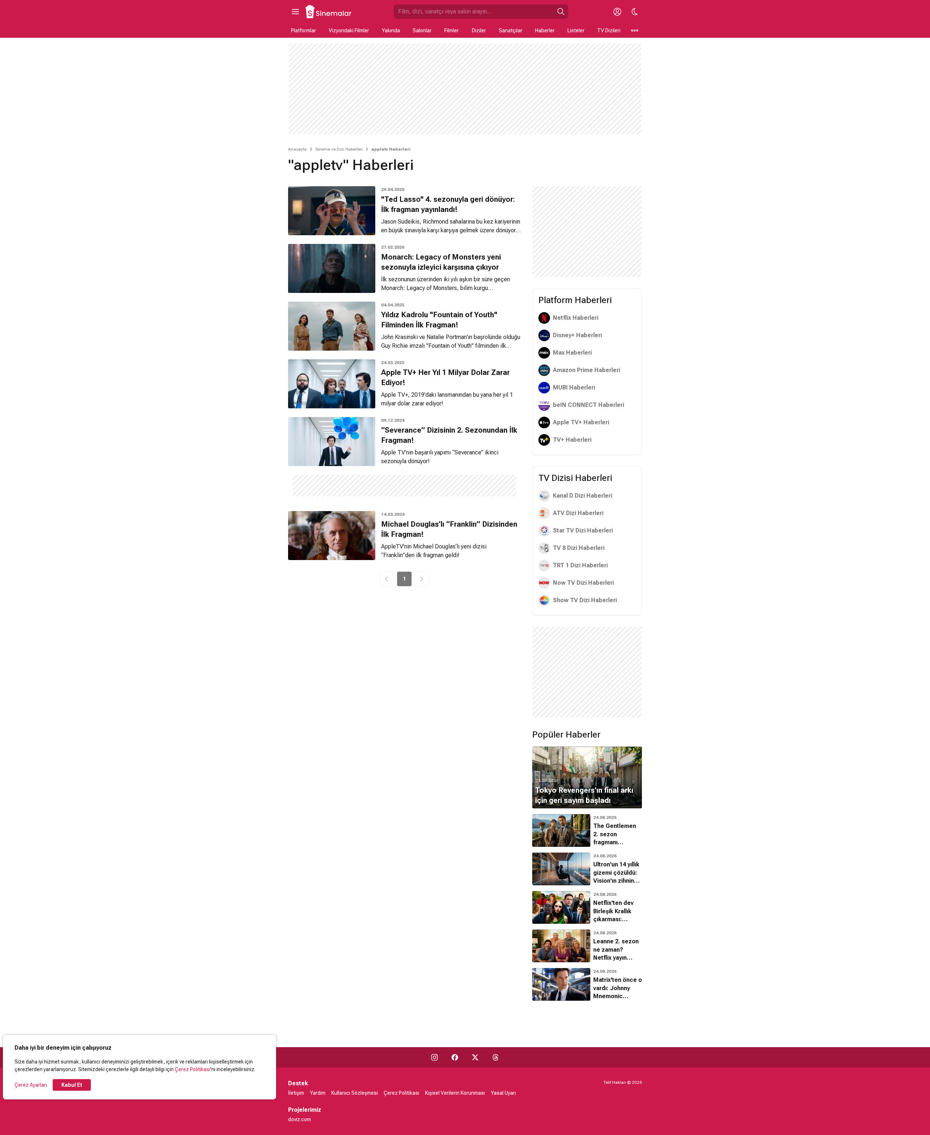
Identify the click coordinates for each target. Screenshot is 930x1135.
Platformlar (303, 30)
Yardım (318, 1093)
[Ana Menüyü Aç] (295, 11)
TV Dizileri (608, 30)
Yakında (391, 30)
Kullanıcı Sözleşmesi (354, 1093)
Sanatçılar (510, 30)
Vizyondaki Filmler (349, 30)
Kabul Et (71, 1085)
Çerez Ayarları (31, 1085)
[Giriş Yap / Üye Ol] (617, 11)
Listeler (576, 30)
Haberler (545, 30)
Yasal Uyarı (503, 1093)
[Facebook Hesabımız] (455, 1057)
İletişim (296, 1093)
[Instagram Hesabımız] (434, 1057)
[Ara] (561, 11)
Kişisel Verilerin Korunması (455, 1093)
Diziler (479, 30)
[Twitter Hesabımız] (475, 1057)
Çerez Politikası (192, 1069)
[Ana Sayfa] (329, 11)
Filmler (451, 30)
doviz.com (299, 1119)
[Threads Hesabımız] (495, 1057)
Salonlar (422, 30)
